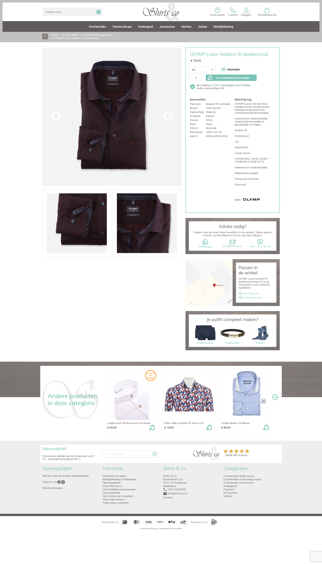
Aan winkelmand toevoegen (233, 77)
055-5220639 (177, 489)
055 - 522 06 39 (260, 246)
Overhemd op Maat (114, 476)
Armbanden (233, 342)
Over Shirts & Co (113, 486)
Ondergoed (230, 486)
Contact (168, 497)
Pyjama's (228, 489)
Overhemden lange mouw (238, 476)
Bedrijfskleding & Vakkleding (119, 479)
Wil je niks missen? (114, 499)
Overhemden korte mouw (238, 482)
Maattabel (233, 69)
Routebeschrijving (252, 297)
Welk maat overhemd (115, 502)
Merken (227, 496)
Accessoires (230, 492)
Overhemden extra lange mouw (242, 479)
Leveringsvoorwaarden (170, 528)
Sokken (260, 342)
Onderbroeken (205, 342)
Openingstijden (250, 293)
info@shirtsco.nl (232, 246)
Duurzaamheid (111, 492)
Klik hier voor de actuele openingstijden (65, 475)
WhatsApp (205, 246)
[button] (246, 11)
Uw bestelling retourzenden (119, 489)
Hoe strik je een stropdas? (118, 496)
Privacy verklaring (148, 528)
